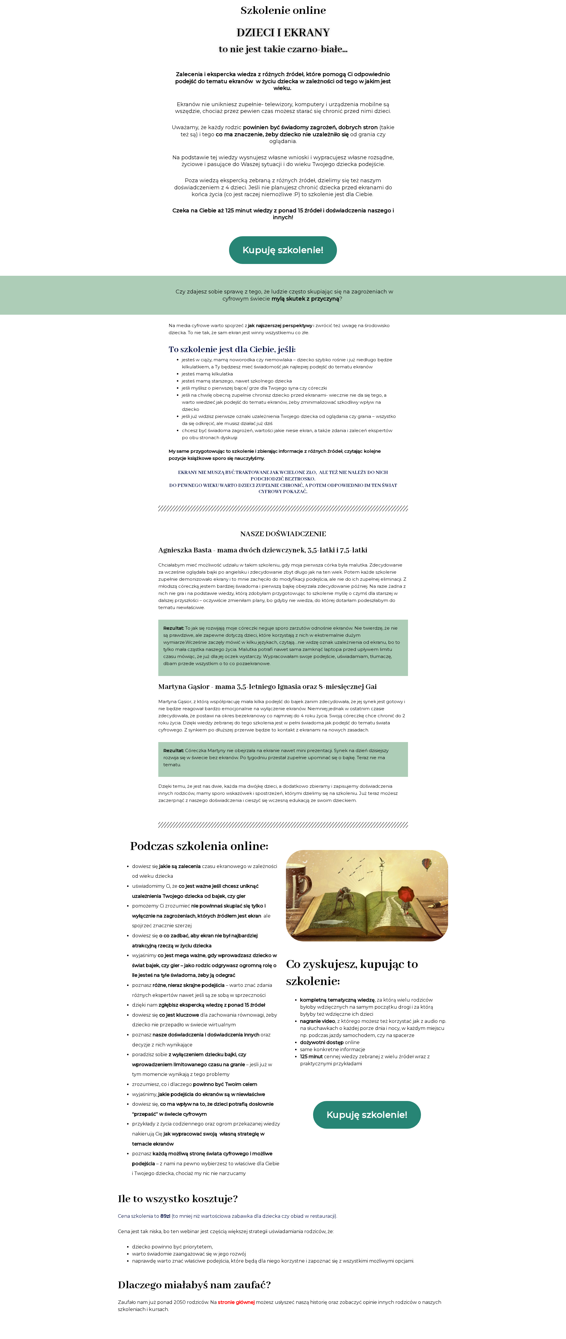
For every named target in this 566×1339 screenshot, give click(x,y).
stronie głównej (236, 1302)
